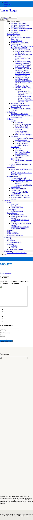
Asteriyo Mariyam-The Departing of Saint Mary (21, 132)
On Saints (10, 119)
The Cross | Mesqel (16, 41)
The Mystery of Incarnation (18, 23)
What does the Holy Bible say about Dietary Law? (21, 38)
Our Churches (11, 241)
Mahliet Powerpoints (13, 234)
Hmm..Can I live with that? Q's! (19, 192)
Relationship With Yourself (18, 178)
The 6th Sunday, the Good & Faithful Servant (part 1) (23, 78)
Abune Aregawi (19, 150)
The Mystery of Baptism (18, 27)
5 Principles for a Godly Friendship (21, 182)
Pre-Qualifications (16, 194)
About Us (10, 239)
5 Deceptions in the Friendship (23, 185)
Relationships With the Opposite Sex (21, 180)
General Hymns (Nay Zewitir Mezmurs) (19, 217)
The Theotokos (19, 122)
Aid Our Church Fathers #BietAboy (17, 253)
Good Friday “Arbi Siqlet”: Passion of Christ (25, 101)
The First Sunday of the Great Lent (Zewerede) (23, 52)
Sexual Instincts (15, 187)
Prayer (9, 202)
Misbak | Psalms (12, 232)
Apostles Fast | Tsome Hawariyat (20, 105)
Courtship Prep (15, 190)
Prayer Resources (16, 206)
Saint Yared (18, 148)
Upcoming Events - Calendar (15, 249)
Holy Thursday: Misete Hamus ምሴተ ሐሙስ (24, 97)
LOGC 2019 (14, 246)
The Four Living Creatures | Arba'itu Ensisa (22, 156)
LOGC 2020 (14, 248)
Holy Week (10, 230)
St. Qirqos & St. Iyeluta (21, 143)
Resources (7, 201)
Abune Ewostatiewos (21, 154)
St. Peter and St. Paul (21, 140)
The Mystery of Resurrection (19, 30)
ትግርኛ (5, 6)
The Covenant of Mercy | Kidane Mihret (22, 128)
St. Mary (13, 121)
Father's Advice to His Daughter (20, 195)
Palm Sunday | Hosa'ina (21, 86)
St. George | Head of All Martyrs (24, 138)
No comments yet (5, 273)
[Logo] (4, 10)
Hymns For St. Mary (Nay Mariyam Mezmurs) (21, 224)
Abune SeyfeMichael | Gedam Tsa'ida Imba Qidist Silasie (21, 174)
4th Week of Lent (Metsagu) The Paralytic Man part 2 (23, 66)
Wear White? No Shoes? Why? (19, 114)
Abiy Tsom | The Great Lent (19, 48)
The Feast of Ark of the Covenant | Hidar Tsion (21, 109)
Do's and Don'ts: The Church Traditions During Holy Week (25, 93)
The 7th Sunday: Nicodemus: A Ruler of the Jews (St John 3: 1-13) (24, 82)
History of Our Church (13, 34)
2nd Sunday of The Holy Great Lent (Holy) (23, 55)
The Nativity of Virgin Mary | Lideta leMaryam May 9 (23, 125)
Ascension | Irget (16, 107)
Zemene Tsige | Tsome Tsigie (19, 42)
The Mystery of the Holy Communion (21, 29)
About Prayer (15, 204)
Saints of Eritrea (15, 159)
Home (5, 18)
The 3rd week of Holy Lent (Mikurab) (22, 59)
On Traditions (11, 112)
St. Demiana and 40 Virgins (22, 142)
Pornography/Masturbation (18, 188)
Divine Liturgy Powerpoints (15, 235)
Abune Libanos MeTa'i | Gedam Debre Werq (21, 170)
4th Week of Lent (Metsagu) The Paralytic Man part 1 (23, 62)
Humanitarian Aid (8, 251)
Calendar (6, 2)
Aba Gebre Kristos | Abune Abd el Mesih (23, 161)
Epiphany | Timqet (16, 44)
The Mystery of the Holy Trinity (20, 25)
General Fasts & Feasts (14, 35)
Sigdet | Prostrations (17, 208)
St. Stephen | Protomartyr (22, 145)
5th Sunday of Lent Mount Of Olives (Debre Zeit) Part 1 (23, 69)
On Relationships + (12, 176)
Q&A (5, 254)
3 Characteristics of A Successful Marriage (20, 198)
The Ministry (7, 237)
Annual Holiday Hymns (17, 215)
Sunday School (11, 209)
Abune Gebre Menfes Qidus (22, 152)
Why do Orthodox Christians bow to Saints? (21, 165)
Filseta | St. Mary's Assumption (23, 135)
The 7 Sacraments (12, 32)
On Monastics (11, 168)
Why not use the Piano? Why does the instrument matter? (22, 116)
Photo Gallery (7, 4)
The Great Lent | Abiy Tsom (22, 49)
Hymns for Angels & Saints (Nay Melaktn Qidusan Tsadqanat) (20, 227)
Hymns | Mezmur (12, 213)
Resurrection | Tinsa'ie (17, 103)
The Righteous (15, 147)
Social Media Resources (14, 242)
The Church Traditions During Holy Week (23, 88)
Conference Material (17, 211)
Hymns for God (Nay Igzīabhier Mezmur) (20, 220)
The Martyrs (14, 136)
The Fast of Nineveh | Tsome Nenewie (22, 46)
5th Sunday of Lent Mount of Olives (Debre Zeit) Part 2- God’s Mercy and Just (23, 73)
